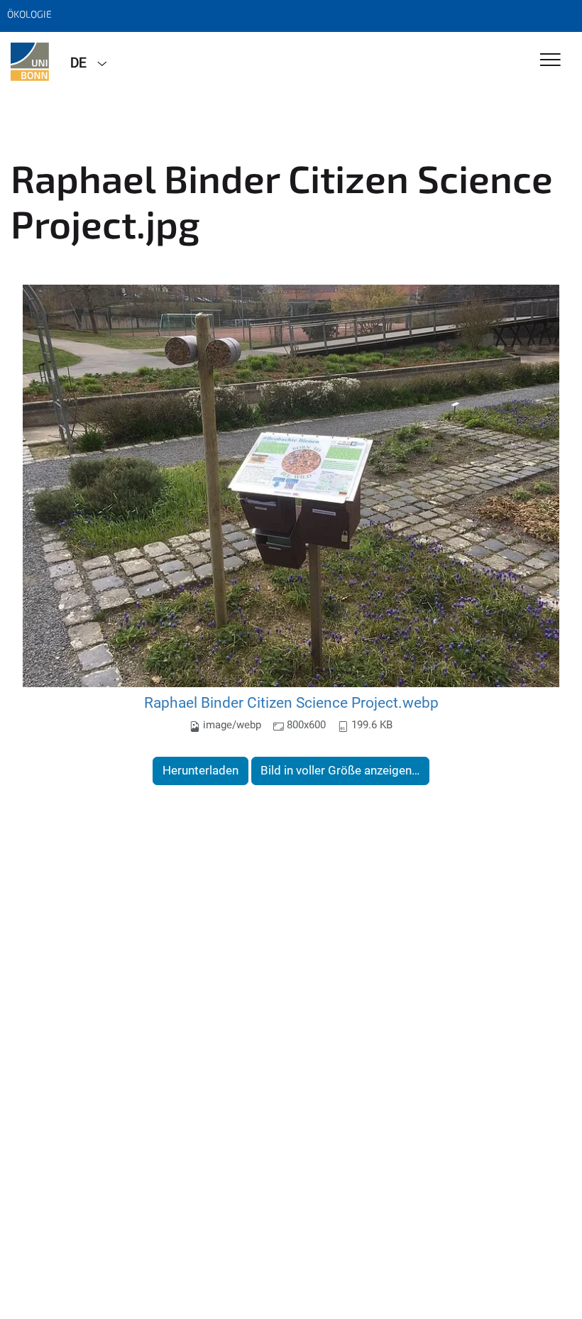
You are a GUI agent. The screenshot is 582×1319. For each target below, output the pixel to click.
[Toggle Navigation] (550, 60)
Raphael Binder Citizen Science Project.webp (291, 702)
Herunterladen (200, 770)
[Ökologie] (30, 62)
